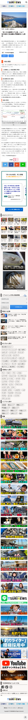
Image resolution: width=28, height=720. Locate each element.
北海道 (4, 405)
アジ (3, 373)
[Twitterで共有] (5, 164)
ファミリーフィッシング (9, 349)
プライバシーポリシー (12, 707)
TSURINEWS (12, 711)
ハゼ (23, 390)
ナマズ (18, 378)
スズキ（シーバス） (8, 378)
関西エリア (14, 410)
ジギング (21, 358)
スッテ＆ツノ (6, 364)
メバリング (12, 352)
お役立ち (4, 56)
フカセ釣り (5, 361)
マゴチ (4, 393)
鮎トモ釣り (22, 349)
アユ (23, 378)
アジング (20, 352)
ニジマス (4, 381)
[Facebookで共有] (11, 164)
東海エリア (5, 410)
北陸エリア (15, 408)
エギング (4, 352)
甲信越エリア (6, 408)
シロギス (17, 390)
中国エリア (22, 410)
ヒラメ (11, 384)
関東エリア (20, 405)
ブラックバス (6, 398)
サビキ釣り (20, 366)
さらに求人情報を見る (14, 209)
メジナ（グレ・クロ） (8, 387)
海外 (20, 413)
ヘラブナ (16, 396)
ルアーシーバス (6, 355)
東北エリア (11, 405)
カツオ (10, 396)
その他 (11, 56)
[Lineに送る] (22, 164)
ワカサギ (10, 393)
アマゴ (11, 381)
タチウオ (4, 384)
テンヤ (14, 364)
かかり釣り (21, 364)
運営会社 (5, 707)
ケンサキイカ (22, 376)
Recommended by (20, 290)
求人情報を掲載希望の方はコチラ (14, 176)
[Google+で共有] (16, 164)
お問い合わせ (20, 707)
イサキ (19, 373)
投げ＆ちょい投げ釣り (8, 366)
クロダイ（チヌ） (7, 390)
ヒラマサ (4, 376)
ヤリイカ (18, 393)
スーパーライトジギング (9, 358)
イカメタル (22, 361)
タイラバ (16, 355)
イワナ (17, 381)
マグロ (4, 396)
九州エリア (14, 413)
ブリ (14, 373)
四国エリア (5, 413)
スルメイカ (12, 376)
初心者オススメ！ (7, 347)
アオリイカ (18, 384)
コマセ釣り (14, 361)
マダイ (9, 373)
